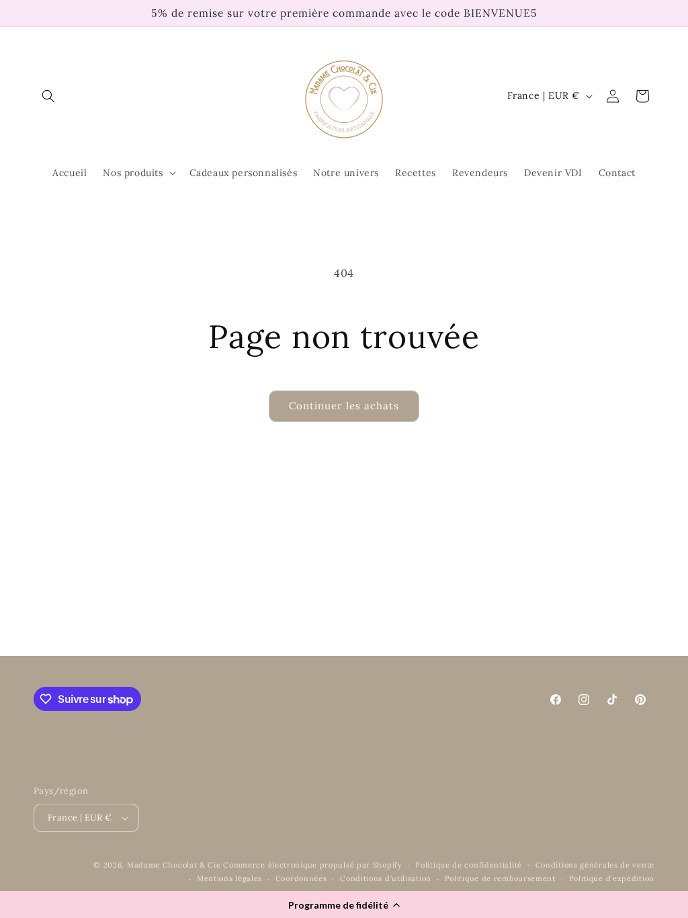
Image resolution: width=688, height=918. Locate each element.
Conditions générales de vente (594, 865)
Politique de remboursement (500, 878)
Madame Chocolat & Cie (174, 865)
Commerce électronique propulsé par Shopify (312, 865)
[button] (344, 904)
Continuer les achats (344, 405)
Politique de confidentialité (468, 865)
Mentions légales (229, 878)
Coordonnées (301, 878)
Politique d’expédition (611, 878)
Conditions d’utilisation (385, 878)
